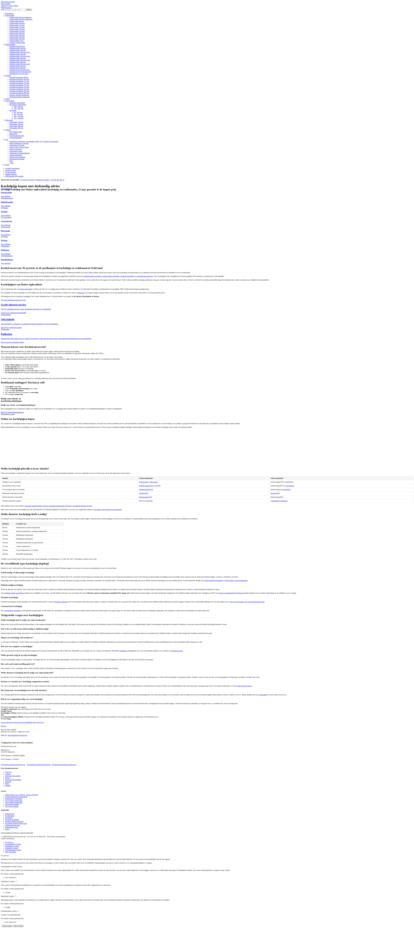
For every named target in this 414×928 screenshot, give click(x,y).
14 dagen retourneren (12, 168)
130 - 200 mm (18, 108)
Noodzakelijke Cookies (13, 844)
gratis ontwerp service (244, 686)
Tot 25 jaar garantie (11, 806)
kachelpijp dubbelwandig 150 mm (36, 506)
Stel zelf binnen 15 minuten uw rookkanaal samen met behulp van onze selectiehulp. (29, 324)
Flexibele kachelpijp (12, 819)
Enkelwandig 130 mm (17, 29)
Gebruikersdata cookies (13, 850)
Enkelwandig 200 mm (17, 35)
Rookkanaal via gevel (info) (18, 74)
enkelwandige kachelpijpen (214, 580)
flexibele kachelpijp (127, 276)
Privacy (7, 778)
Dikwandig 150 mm (16, 124)
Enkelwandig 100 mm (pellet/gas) (20, 19)
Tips (6, 139)
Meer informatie (10, 852)
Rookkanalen (9, 816)
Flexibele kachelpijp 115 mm (19, 81)
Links (11, 163)
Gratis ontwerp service (13, 304)
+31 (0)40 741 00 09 (27, 180)
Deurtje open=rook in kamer (19, 147)
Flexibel (8, 75)
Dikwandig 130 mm (16, 122)
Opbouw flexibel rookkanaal (19, 95)
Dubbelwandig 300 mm (17, 68)
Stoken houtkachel (15, 155)
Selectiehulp (9, 13)
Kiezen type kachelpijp (17, 157)
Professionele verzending (13, 799)
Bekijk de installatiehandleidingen (12, 412)
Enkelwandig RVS (145, 497)
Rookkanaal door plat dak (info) (20, 72)
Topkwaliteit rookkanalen (14, 802)
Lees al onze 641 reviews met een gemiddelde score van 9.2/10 (22, 722)
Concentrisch (9, 101)
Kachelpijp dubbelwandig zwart (16, 823)
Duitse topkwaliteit (26, 289)
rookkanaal (80, 293)
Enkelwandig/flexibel (16, 136)
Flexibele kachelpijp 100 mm (19, 79)
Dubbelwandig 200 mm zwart (19, 64)
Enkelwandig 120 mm (17, 27)
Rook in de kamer (15, 149)
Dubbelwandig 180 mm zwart (19, 60)
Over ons (8, 772)
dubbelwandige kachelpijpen (14, 593)
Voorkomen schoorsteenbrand (19, 153)
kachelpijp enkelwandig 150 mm (60, 506)
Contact (7, 774)
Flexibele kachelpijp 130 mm (19, 87)
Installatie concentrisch (17, 103)
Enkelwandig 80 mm (16, 21)
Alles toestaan (18, 926)
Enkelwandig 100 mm (17, 23)
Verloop (8, 130)
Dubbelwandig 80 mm (17, 46)
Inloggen (8, 782)
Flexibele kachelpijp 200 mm (19, 93)
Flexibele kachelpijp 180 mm (19, 91)
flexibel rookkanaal (61, 602)
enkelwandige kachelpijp (111, 276)
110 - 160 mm (18, 118)
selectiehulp (263, 695)
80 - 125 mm (18, 114)
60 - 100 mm (18, 112)
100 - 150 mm (18, 116)
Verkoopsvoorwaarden (13, 776)
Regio (7, 829)
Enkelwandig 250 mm (17, 37)
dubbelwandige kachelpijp (93, 276)
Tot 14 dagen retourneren (13, 801)
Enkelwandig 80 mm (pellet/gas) (20, 17)
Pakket (7, 99)
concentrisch (290, 486)
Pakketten (5, 250)
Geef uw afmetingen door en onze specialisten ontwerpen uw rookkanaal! (26, 309)
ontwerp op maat (177, 651)
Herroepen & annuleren (13, 780)
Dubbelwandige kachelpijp (14, 821)
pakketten (123, 651)
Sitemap (8, 785)
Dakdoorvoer (9, 814)
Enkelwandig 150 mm (17, 31)
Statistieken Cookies (12, 846)
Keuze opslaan (7, 926)
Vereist (19, 866)
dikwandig (154, 482)
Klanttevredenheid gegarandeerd (16, 797)
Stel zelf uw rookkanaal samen (11, 327)
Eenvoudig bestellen (12, 804)
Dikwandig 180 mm (16, 126)
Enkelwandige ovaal (16, 41)
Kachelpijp (9, 818)
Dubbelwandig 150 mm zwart (19, 56)
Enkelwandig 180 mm (17, 33)
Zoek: (3, 10)
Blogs (7, 784)
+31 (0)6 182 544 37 (57, 180)
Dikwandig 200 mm (16, 128)
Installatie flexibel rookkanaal (19, 97)
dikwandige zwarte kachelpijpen (236, 580)
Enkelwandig (9, 15)
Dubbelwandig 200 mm (17, 62)
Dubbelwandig (10, 44)
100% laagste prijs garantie (14, 176)
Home (7, 165)
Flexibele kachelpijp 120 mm (19, 83)
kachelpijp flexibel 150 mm (82, 506)
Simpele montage (11, 174)
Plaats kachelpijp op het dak (18, 143)
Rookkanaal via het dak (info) (19, 70)
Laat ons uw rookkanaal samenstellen (13, 313)
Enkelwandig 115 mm (16, 25)
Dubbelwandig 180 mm (17, 58)
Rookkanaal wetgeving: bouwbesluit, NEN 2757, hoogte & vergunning (33, 141)
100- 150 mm (18, 107)
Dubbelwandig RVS (146, 486)
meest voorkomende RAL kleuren (231, 593)
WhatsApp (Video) (42, 180)
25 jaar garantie (10, 172)
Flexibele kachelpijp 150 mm (19, 89)
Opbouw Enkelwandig (17, 43)
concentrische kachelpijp (144, 276)
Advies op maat (10, 170)
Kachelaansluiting (15, 138)
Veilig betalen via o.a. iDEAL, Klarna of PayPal (21, 795)
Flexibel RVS (143, 493)
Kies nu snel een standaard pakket (12, 342)
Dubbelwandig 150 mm (17, 54)
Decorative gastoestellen (17, 105)
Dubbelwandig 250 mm (17, 66)
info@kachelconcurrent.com (17, 735)
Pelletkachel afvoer (11, 827)
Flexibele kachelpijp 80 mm (18, 77)
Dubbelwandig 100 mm (17, 48)
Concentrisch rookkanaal (279, 501)
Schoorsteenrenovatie (12, 825)
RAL (11, 161)
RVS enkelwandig (15, 132)
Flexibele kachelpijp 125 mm (19, 85)
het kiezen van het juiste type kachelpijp (108, 509)
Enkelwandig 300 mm (17, 39)
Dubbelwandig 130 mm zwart (19, 52)
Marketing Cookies (11, 848)
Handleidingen (7, 260)
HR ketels (12, 110)
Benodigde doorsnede (16, 159)
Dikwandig (9, 120)
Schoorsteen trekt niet (16, 145)
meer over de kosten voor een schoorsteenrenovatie (247, 602)
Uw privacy (9, 842)
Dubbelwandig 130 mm (17, 50)
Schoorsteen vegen (15, 151)
